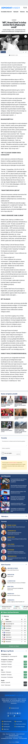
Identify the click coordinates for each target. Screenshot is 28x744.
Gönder (4, 458)
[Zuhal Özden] (3, 545)
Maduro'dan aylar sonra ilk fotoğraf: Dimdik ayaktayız (6, 405)
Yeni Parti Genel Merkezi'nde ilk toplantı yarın (20, 405)
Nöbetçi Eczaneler (7, 721)
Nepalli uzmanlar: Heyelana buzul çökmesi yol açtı (6, 430)
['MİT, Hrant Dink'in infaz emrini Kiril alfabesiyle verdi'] (14, 42)
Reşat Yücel (10, 586)
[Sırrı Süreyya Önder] (3, 569)
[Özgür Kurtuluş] (3, 532)
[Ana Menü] (26, 7)
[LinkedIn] (15, 713)
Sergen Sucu (10, 593)
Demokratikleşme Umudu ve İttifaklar (16, 582)
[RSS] (20, 713)
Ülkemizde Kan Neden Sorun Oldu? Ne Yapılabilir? (16, 558)
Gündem (22, 11)
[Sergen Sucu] (3, 594)
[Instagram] (13, 713)
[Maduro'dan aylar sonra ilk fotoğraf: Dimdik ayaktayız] (7, 399)
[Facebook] (8, 713)
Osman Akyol (10, 600)
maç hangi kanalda (23, 738)
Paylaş (4, 51)
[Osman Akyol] (3, 600)
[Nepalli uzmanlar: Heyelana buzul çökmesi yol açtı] (7, 424)
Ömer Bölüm (10, 574)
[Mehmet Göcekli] (3, 526)
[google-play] (17, 716)
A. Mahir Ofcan (11, 581)
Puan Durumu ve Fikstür (21, 724)
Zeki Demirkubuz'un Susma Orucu (15, 546)
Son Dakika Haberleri (20, 726)
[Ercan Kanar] (3, 551)
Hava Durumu (19, 721)
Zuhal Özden (10, 544)
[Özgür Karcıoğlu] (3, 557)
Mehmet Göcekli (11, 525)
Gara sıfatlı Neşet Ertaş (13, 570)
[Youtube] (17, 713)
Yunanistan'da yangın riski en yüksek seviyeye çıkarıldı (21, 417)
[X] (10, 713)
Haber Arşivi (6, 729)
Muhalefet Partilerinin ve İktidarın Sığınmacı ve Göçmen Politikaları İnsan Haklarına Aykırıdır (16, 552)
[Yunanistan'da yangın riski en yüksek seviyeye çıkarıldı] (21, 412)
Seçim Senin (10, 576)
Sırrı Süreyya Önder (12, 568)
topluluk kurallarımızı (13, 462)
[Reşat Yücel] (3, 588)
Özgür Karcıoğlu (12, 556)
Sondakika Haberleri (6, 11)
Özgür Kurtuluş (11, 530)
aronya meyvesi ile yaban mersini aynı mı (13, 736)
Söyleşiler (15, 11)
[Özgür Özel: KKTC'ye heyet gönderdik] (7, 412)
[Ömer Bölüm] (3, 575)
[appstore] (10, 716)
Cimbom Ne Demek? (20, 734)
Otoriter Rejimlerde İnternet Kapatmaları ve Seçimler (14, 533)
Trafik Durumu (6, 724)
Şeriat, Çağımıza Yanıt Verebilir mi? (15, 601)
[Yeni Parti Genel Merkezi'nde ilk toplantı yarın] (21, 399)
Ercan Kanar (10, 549)
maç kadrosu (15, 738)
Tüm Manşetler (6, 726)
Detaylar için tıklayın (14, 646)
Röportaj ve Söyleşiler (10, 734)
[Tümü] (26, 516)
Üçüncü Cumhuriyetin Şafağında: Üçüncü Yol (15, 589)
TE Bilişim (17, 742)
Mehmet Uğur (11, 537)
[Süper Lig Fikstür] (26, 651)
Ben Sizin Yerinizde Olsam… (14, 595)
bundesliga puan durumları (6, 738)
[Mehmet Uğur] (3, 538)
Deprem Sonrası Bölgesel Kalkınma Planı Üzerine (17, 539)
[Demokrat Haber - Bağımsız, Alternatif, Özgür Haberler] (10, 8)
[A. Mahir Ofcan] (3, 581)
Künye (4, 734)
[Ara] (24, 7)
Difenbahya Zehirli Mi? (13, 735)
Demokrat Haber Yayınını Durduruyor (16, 527)
